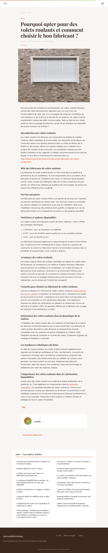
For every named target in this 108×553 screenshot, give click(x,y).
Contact (80, 535)
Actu (28, 12)
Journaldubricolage (13, 536)
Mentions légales (69, 535)
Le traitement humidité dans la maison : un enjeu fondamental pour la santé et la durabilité (32, 482)
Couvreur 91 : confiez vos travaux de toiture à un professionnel (73, 462)
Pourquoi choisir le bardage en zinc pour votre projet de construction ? (74, 497)
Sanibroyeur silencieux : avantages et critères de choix (33, 490)
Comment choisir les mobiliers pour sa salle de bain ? (33, 497)
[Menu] (102, 3)
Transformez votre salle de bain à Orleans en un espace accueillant (73, 483)
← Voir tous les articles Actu (31, 435)
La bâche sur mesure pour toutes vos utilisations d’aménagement (30, 474)
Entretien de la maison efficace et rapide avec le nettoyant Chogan (33, 462)
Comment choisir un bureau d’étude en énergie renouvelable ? (71, 469)
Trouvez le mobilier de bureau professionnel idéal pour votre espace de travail (73, 490)
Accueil (23, 12)
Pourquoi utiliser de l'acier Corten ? (30, 468)
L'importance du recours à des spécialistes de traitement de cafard (33, 504)
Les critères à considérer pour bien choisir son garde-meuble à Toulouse (74, 476)
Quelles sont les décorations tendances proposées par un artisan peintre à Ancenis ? (73, 504)
